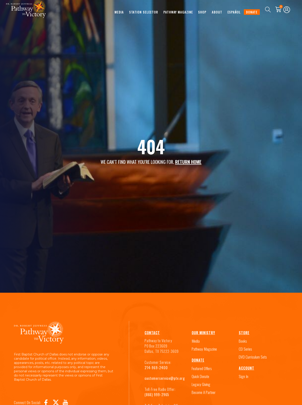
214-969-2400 (156, 367)
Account (246, 368)
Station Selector (143, 12)
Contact (152, 332)
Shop (202, 12)
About (217, 12)
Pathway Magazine (178, 12)
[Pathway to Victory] (26, 10)
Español (234, 12)
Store (244, 332)
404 (151, 146)
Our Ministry (203, 332)
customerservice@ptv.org (165, 378)
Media (119, 12)
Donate (252, 12)
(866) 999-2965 (157, 394)
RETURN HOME (188, 161)
